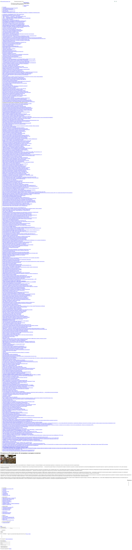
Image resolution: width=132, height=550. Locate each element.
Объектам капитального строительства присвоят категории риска (14, 78)
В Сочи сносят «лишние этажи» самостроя (10, 390)
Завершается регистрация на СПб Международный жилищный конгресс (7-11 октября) (17, 384)
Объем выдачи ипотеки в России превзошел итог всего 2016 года (14, 131)
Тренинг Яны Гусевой (6, 47)
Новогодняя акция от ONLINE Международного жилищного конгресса (15, 412)
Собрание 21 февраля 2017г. (7, 49)
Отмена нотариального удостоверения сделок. (10, 376)
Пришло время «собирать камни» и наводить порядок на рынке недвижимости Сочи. (17, 419)
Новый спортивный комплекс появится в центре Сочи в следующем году (15, 297)
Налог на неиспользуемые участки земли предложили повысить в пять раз (15, 135)
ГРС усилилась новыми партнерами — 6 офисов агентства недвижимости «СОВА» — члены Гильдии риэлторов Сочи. (23, 443)
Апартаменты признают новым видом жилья (10, 56)
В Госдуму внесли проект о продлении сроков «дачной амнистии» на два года (16, 204)
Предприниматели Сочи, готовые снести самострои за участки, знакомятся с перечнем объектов (19, 231)
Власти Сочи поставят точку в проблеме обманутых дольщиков (13, 359)
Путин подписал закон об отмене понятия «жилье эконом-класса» (14, 166)
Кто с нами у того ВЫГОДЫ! (7, 211)
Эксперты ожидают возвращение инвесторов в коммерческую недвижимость (16, 121)
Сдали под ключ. (5, 75)
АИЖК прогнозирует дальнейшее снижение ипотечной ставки (13, 147)
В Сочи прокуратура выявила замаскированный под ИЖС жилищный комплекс (16, 371)
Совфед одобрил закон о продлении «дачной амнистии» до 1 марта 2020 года (16, 210)
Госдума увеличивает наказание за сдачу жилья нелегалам (12, 105)
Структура (4, 490)
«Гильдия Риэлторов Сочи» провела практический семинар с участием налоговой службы (18, 401)
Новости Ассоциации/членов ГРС (8, 518)
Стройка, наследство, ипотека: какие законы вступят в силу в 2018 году (15, 163)
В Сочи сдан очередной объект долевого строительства (12, 308)
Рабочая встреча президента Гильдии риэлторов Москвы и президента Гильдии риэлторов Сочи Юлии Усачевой (22, 422)
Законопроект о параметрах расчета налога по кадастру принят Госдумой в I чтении (17, 285)
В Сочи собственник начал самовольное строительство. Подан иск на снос (15, 216)
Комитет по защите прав (6, 504)
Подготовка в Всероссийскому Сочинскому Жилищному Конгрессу (14, 170)
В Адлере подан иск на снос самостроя (9, 179)
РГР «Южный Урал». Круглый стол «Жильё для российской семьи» (14, 20)
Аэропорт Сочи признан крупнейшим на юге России (11, 31)
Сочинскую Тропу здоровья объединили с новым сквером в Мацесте (14, 382)
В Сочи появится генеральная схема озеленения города (12, 370)
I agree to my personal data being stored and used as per (19, 533)
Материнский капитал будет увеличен (9, 389)
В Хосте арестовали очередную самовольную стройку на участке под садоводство (16, 116)
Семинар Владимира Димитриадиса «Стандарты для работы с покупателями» (16, 40)
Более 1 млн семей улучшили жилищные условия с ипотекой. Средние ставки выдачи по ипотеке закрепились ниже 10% (23, 191)
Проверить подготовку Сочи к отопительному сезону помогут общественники (16, 294)
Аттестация (4, 492)
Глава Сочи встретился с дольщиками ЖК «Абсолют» (11, 321)
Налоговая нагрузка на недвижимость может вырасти (11, 43)
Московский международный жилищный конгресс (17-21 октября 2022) (15, 426)
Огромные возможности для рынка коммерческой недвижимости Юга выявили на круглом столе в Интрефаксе (22, 37)
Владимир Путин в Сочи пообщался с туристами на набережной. (14, 340)
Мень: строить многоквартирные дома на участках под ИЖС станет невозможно (16, 73)
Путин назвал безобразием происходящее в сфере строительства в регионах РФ (16, 81)
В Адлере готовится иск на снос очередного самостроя (12, 156)
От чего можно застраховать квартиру (9, 226)
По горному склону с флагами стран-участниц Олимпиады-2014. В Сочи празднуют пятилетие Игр (20, 361)
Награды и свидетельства (6, 501)
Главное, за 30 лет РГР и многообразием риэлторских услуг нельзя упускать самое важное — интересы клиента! (22, 429)
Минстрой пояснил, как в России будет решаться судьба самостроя (14, 88)
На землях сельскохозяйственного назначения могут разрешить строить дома (16, 283)
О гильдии (4, 489)
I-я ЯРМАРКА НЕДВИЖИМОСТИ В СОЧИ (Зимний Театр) (13, 14)
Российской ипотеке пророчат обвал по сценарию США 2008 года (14, 79)
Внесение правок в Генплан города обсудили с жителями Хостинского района (16, 153)
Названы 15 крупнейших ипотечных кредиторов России (12, 150)
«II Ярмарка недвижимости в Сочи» (8, 41)
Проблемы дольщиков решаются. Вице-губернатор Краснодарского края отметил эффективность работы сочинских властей (24, 338)
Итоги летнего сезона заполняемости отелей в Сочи (11, 29)
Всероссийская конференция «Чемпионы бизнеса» (11, 15)
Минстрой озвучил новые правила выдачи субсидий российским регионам (15, 160)
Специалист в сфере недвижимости (8, 255)
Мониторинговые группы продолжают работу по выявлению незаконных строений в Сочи (18, 341)
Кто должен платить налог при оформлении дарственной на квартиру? (15, 85)
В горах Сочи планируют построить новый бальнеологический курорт (15, 363)
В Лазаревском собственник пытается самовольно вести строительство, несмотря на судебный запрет (20, 212)
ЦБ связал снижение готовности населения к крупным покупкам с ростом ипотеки (17, 241)
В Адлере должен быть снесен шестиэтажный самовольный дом (13, 178)
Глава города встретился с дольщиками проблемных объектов (13, 127)
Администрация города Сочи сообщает (9, 350)
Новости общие (5, 516)
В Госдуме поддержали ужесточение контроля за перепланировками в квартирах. (16, 107)
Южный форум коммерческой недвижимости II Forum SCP (12, 51)
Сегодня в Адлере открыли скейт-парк (9, 28)
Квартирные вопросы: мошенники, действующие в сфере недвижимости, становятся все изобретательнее (21, 193)
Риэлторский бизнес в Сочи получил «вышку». (10, 416)
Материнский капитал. (6, 343)
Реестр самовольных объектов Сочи (8, 11)
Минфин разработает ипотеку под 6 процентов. (10, 68)
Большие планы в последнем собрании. (9, 357)
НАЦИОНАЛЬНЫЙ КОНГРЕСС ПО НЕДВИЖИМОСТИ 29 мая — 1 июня (16, 430)
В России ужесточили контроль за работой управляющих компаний (14, 165)
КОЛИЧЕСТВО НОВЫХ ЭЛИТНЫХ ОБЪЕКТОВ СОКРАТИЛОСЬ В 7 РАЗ (16, 26)
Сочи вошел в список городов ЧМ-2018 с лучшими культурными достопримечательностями (18, 293)
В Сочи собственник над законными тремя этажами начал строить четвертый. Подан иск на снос (19, 217)
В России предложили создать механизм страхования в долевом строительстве (16, 209)
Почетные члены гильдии (7, 499)
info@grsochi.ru (26, 2)
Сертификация (5, 493)
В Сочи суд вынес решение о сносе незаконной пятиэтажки (13, 139)
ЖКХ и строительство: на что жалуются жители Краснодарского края (14, 380)
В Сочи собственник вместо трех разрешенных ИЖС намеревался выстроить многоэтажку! (18, 101)
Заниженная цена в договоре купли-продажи (10, 247)
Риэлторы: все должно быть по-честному (9, 418)
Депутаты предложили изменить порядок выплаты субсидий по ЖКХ (14, 137)
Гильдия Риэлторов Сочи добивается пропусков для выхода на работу (14, 406)
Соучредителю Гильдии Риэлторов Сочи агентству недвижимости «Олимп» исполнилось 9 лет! (19, 35)
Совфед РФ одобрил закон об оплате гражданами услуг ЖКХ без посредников (16, 236)
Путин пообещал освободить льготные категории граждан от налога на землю (16, 145)
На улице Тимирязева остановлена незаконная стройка (12, 132)
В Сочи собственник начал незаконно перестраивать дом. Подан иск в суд (15, 187)
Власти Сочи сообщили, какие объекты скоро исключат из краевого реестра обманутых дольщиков (19, 286)
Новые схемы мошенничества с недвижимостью (11, 267)
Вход (1, 526)
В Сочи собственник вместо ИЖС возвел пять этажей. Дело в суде (14, 230)
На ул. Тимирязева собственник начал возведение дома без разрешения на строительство (18, 152)
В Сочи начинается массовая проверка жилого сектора (12, 264)
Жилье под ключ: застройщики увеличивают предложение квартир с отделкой (16, 114)
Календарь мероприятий (6, 512)
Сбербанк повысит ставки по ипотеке (9, 358)
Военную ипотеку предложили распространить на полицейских (13, 288)
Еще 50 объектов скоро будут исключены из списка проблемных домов (15, 327)
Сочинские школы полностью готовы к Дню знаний (11, 314)
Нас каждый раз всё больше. (7, 124)
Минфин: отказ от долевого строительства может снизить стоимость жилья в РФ (16, 140)
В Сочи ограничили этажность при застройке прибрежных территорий (15, 330)
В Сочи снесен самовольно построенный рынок (10, 260)
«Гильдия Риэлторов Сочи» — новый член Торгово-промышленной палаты (15, 36)
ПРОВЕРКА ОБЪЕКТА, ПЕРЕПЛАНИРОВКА (10, 503)
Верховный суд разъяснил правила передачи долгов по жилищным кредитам (16, 129)
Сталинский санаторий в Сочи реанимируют (10, 86)
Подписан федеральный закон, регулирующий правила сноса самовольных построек (17, 309)
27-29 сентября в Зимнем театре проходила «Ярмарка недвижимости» (14, 386)
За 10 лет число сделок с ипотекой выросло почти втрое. (12, 82)
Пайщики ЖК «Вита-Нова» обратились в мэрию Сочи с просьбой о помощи (15, 317)
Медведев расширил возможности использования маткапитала (13, 287)
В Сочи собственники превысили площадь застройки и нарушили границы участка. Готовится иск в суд (20, 229)
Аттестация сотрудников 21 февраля (8, 48)
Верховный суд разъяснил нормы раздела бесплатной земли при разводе (15, 168)
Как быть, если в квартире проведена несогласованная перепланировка (15, 237)
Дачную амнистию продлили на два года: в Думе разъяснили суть (14, 207)
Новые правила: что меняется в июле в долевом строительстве (13, 290)
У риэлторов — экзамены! (7, 395)
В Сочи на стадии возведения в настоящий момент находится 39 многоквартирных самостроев (19, 198)
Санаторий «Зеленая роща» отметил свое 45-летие (11, 300)
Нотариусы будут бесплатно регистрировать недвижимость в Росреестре (15, 245)
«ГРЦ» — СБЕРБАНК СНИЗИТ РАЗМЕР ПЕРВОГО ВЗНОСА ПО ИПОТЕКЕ (16, 18)
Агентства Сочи (5, 10)
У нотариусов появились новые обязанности (10, 304)
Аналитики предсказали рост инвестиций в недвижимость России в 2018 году (16, 169)
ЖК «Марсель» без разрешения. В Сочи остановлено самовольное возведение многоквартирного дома (20, 120)
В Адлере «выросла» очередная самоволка (9, 80)
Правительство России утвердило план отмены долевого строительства (15, 157)
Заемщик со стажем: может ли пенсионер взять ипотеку (12, 134)
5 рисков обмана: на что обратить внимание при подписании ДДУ (14, 220)
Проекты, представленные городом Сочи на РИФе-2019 (12, 366)
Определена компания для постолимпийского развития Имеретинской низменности (17, 148)
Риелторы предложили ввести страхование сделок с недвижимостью (14, 171)
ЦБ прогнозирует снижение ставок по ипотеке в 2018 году (12, 164)
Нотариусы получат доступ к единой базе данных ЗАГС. (12, 70)
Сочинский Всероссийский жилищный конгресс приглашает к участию (15, 394)
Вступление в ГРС (5, 491)
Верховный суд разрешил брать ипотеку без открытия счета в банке (14, 173)
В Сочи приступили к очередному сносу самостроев (11, 362)
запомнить (3, 530)
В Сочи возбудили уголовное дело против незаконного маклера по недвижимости (17, 303)
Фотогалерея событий (6, 513)
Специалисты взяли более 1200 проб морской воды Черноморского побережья (16, 277)
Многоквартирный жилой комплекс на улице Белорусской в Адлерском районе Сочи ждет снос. (19, 356)
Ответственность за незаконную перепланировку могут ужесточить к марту (15, 202)
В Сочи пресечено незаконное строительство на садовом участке (13, 195)
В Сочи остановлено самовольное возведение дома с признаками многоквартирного (17, 199)
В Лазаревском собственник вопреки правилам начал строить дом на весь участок (16, 143)
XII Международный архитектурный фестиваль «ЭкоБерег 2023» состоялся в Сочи (17, 442)
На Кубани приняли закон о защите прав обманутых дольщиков (13, 254)
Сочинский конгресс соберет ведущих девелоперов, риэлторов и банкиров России (17, 405)
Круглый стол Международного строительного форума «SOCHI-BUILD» (15, 74)
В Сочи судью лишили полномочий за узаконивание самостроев (13, 372)
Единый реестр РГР (5, 522)
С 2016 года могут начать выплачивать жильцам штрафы (12, 30)
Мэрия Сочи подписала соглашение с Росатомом (11, 364)
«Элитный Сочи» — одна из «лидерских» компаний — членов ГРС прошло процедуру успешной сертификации (22, 440)
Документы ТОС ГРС (6, 495)
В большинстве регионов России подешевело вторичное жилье (13, 130)
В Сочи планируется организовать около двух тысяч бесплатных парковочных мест (17, 295)
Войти (10, 548)
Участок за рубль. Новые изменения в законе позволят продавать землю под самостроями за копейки (20, 325)
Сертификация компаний (6, 508)
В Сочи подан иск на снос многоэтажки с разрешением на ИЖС (13, 133)
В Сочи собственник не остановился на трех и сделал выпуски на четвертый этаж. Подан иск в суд (20, 234)
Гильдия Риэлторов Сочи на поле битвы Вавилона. (11, 355)
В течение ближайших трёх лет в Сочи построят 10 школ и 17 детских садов (15, 403)
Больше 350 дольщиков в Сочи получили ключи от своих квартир (14, 311)
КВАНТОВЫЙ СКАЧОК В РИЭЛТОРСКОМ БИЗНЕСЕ (12, 46)
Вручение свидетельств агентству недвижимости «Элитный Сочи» (14, 42)
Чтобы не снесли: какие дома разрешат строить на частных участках (14, 95)
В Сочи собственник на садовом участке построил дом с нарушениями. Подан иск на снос (18, 221)
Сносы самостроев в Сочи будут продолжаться (10, 258)
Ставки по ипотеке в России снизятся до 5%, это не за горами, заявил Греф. (15, 61)
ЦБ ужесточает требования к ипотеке (9, 87)
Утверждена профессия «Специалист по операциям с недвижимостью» (15, 402)
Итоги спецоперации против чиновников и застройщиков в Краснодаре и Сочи (16, 249)
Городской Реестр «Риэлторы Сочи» (8, 9)
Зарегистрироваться (9, 538)
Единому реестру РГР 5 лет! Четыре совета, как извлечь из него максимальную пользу (17, 387)
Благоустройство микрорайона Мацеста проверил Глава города (13, 278)
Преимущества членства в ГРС (7, 507)
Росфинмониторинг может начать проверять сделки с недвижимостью (14, 205)
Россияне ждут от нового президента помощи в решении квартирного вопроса (16, 223)
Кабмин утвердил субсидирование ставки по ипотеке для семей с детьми (15, 172)
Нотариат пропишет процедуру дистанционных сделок (12, 408)
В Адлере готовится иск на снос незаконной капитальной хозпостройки (15, 128)
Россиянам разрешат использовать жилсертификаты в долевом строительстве (16, 289)
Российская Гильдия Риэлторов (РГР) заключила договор (12, 89)
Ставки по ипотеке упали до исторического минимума (12, 55)
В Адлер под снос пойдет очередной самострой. (10, 64)
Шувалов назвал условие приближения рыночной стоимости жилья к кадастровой (17, 218)
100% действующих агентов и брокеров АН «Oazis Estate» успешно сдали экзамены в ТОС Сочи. (19, 431)
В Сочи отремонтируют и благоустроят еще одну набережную (13, 391)
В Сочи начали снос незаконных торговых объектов (11, 323)
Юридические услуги (6, 509)
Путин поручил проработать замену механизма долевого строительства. (15, 67)
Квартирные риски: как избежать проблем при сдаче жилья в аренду (14, 239)
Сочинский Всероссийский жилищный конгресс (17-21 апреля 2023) (14, 428)
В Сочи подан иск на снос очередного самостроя (11, 232)
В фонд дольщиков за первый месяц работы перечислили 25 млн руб (14, 113)
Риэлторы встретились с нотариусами (9, 400)
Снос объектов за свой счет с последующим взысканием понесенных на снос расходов (17, 360)
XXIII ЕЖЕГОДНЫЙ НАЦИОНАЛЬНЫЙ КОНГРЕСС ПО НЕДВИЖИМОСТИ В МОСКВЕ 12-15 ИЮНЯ (21, 374)
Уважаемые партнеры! (6, 396)
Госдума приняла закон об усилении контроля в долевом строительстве (15, 284)
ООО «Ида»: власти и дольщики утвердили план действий (12, 312)
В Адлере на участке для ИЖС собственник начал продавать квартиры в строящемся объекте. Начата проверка (22, 208)
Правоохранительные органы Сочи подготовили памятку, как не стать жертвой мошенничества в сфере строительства (23, 261)
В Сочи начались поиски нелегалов (8, 251)
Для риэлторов (26, 5)
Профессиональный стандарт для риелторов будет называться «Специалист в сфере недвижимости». (20, 273)
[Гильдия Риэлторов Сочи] (5, 1)
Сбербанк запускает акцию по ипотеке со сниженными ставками (13, 90)
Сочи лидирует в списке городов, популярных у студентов (12, 348)
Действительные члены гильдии (8, 498)
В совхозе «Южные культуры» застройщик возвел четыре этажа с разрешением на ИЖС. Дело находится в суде (22, 151)
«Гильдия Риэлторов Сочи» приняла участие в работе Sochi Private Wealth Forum (16, 393)
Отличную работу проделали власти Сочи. (10, 291)
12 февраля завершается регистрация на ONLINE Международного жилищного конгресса (18, 415)
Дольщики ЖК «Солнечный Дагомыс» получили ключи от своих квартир (15, 320)
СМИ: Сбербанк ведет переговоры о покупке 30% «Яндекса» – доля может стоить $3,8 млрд (18, 342)
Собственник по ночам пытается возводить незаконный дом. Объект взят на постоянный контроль (19, 186)
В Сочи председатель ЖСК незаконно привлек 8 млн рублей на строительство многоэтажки (18, 368)
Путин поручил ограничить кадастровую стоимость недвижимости (14, 224)
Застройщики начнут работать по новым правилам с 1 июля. (13, 66)
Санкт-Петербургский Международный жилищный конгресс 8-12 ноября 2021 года (17, 421)
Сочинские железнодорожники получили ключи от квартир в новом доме (15, 250)
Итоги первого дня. (5, 337)
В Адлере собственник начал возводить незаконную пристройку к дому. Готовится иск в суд (18, 200)
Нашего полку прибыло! (6, 410)
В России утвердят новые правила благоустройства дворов (12, 119)
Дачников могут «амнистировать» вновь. (9, 365)
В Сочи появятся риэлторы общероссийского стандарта (12, 411)
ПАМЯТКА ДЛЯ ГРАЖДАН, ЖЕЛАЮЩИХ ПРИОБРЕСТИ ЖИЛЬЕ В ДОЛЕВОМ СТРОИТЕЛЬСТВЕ (21, 12)
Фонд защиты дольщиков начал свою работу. (10, 65)
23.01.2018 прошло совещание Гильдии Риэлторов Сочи (12, 181)
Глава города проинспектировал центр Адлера (10, 270)
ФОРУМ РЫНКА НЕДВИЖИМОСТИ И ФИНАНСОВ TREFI (13, 21)
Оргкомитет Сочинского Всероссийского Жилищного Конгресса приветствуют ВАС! (17, 108)
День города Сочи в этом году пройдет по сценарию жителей (13, 24)
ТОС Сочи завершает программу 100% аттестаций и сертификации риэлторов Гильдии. (18, 434)
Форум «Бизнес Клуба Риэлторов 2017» (9, 50)
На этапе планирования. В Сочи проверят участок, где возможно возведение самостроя (17, 182)
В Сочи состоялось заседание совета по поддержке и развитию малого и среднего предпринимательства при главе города (24, 38)
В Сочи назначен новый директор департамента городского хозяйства (14, 296)
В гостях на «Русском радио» (7, 399)
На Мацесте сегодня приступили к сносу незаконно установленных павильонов (16, 259)
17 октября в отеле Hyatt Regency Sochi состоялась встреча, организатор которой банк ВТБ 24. (19, 60)
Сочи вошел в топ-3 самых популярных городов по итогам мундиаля (14, 306)
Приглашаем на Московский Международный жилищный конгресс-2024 (15, 446)
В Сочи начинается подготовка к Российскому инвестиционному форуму (15, 298)
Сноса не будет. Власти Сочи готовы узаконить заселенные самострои (14, 377)
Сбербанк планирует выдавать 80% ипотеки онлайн (11, 112)
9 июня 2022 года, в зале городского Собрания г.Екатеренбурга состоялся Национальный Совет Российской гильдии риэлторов (25, 425)
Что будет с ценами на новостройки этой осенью (11, 333)
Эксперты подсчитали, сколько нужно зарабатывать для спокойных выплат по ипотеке (17, 244)
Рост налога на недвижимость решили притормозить (11, 307)
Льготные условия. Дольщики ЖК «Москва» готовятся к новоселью (14, 310)
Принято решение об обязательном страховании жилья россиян (13, 93)
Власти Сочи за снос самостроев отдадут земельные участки (13, 228)
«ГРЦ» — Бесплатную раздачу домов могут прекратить (12, 17)
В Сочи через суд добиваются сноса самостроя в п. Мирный (13, 146)
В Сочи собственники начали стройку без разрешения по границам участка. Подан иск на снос (19, 176)
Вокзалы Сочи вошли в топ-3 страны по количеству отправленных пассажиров (16, 299)
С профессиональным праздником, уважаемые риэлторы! (12, 427)
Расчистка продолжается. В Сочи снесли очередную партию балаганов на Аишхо (16, 326)
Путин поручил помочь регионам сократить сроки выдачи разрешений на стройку (17, 103)
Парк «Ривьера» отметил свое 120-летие (9, 301)
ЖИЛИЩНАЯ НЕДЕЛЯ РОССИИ (8, 319)
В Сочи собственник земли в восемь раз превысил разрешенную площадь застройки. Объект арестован (20, 125)
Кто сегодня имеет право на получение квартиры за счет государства (14, 83)
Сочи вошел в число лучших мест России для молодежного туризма (14, 346)
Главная (25, 6)
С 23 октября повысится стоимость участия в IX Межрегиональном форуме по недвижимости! (19, 62)
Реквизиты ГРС (5, 494)
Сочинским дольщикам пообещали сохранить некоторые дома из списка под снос (16, 373)
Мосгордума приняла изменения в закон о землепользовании (13, 161)
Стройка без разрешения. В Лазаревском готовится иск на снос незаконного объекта (17, 100)
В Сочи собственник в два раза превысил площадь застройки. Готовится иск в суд (17, 213)
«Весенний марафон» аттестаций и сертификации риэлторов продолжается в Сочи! (17, 433)
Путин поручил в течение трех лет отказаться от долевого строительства (15, 91)
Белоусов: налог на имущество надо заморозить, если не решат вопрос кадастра (16, 225)
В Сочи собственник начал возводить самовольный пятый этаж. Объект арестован (17, 215)
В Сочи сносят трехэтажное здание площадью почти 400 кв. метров (14, 367)
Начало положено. (5, 248)
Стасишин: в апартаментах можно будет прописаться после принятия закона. (16, 69)
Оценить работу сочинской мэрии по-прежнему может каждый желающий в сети (16, 265)
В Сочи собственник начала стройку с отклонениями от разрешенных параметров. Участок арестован (20, 177)
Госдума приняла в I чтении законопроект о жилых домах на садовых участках (16, 158)
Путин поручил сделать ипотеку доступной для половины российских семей (16, 174)
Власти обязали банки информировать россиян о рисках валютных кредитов (16, 111)
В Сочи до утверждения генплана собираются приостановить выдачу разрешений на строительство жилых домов (22, 417)
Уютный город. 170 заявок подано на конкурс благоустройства (13, 23)
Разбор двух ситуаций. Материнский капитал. (10, 219)
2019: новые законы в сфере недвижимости (10, 354)
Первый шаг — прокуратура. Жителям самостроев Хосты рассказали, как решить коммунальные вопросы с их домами (23, 328)
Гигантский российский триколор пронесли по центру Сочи (13, 315)
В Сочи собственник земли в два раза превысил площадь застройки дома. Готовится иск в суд (19, 185)
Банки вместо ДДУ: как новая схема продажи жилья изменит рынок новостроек (16, 92)
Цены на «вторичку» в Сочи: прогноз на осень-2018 (11, 332)
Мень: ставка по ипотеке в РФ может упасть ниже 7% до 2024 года (14, 243)
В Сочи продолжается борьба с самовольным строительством (13, 345)
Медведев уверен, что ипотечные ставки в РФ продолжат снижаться (14, 98)
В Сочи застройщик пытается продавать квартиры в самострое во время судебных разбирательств (19, 138)
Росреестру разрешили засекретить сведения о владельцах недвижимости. (15, 63)
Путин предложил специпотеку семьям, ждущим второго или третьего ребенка (16, 118)
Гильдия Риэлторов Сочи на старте (8, 336)
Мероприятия (4, 511)
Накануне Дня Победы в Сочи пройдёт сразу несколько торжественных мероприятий (17, 375)
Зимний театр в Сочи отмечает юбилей (9, 263)
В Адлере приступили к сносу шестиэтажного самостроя (12, 180)
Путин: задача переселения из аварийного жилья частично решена (14, 159)
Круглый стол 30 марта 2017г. (7, 52)
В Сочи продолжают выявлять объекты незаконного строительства (14, 347)
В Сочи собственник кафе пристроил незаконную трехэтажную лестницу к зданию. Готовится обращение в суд (22, 154)
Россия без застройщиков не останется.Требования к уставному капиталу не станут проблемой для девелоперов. (15, 54)
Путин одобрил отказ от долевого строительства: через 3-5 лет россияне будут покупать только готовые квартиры (22, 76)
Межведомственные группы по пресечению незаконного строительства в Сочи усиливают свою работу (20, 257)
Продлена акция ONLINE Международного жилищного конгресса (14, 414)
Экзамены (4, 351)
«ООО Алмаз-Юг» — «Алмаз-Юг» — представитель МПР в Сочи (14, 16)
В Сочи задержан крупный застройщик (9, 274)
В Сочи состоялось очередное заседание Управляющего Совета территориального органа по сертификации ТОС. (22, 432)
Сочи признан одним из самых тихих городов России (11, 313)
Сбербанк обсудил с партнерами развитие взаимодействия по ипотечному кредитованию (18, 33)
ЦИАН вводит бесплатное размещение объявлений (11, 407)
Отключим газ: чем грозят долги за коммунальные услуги (12, 94)
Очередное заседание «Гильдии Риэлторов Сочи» (11, 383)
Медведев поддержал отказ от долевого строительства (12, 122)
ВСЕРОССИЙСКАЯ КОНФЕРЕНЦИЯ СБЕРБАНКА (12, 196)
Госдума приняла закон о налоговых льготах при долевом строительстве (15, 104)
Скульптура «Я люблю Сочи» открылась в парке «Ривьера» (13, 27)
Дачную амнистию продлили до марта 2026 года (11, 413)
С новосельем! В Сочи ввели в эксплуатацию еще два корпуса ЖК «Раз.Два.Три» (16, 324)
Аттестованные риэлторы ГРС (7, 8)
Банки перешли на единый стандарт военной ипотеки (12, 222)
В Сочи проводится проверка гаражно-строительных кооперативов (14, 238)
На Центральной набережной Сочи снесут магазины (11, 282)
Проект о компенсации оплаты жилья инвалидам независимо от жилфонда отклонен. (17, 72)
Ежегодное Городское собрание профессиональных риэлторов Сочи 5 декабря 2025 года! (18, 450)
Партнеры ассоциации (6, 500)
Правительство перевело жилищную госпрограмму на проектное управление (16, 167)
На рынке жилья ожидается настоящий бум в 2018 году (12, 57)
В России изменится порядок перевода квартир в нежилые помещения (14, 316)
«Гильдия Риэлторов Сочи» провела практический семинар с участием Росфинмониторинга (18, 398)
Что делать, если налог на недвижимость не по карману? (12, 96)
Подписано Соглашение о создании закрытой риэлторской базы (13, 409)
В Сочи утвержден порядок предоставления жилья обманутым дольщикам (15, 388)
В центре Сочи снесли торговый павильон (10, 378)
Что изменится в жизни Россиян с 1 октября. (10, 335)
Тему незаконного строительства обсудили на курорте (12, 269)
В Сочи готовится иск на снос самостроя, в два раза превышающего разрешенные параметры (18, 189)
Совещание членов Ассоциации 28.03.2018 (10, 235)
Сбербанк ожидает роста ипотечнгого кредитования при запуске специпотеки (16, 141)
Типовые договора (5, 502)
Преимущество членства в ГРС (7, 488)
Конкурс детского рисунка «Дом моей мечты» (10, 34)
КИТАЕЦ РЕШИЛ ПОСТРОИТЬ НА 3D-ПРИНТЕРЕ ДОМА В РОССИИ (15, 25)
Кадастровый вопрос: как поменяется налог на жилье (11, 268)
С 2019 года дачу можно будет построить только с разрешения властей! (14, 339)
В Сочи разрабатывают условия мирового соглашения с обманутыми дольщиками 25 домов (18, 381)
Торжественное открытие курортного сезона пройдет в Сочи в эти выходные (16, 272)
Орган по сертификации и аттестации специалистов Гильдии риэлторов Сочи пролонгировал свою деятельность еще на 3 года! (25, 436)
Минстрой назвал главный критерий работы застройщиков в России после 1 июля (17, 194)
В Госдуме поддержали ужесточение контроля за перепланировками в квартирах (16, 99)
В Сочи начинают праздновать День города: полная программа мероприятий (16, 349)
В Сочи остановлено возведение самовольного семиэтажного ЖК (14, 106)
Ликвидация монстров (6, 256)
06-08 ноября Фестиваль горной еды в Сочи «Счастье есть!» (13, 22)
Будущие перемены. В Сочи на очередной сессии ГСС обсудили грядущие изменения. (17, 334)
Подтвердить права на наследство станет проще (10, 379)
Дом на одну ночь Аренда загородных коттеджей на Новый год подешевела (15, 352)
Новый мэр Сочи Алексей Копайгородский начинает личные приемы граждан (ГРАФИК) (18, 385)
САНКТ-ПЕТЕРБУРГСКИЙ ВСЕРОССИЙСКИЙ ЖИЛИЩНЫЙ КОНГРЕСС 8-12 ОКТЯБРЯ (19, 281)
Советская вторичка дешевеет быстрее (9, 126)
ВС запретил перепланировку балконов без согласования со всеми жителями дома (17, 109)
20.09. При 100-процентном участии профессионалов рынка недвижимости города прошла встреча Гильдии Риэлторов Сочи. (24, 329)
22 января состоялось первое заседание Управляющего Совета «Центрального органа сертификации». (20, 445)
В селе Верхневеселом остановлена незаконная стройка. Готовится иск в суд (15, 197)
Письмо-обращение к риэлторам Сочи (9, 441)
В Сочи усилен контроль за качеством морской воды (11, 262)
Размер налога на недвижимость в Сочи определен (11, 44)
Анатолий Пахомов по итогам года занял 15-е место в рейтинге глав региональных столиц (18, 155)
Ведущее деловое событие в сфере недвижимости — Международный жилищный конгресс (18, 449)
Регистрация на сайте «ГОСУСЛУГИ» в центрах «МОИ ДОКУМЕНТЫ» (15, 59)
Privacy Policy (28, 533)
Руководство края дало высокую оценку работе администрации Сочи (14, 275)
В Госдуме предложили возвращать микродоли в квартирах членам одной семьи (16, 190)
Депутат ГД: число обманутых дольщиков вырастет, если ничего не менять (15, 142)
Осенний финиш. (5, 353)
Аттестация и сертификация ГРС (8, 517)
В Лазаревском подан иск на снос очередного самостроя (12, 183)
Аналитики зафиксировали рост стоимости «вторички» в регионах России (15, 242)
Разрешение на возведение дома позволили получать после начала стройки (15, 252)
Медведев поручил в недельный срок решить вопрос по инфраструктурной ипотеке (17, 203)
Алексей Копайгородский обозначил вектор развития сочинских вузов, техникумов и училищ (19, 404)
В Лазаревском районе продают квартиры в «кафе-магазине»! (13, 77)
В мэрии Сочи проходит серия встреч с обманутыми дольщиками (14, 280)
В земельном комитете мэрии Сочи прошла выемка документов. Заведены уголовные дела (18, 302)
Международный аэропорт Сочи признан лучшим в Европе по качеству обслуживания (17, 369)
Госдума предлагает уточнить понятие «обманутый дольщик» (13, 115)
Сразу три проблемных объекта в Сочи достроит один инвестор (13, 322)
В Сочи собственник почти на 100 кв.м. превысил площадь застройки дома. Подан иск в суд (18, 233)
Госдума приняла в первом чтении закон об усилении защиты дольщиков (15, 184)
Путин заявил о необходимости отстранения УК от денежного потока (14, 144)
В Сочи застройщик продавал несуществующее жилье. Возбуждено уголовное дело (17, 276)
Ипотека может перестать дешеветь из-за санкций (11, 246)
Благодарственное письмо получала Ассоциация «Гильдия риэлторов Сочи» (15, 39)
